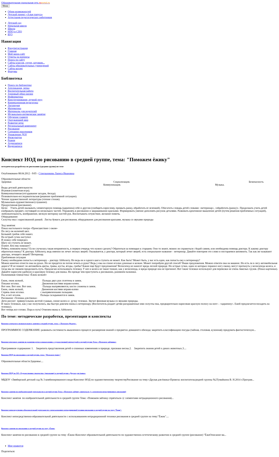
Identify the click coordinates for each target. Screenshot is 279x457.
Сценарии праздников (20, 131)
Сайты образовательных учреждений (28, 65)
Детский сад (14, 22)
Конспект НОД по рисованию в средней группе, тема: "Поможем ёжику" (31, 355)
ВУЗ (10, 34)
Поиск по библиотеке (20, 85)
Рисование (14, 128)
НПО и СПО (15, 31)
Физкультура (15, 137)
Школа (11, 28)
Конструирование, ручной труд (25, 99)
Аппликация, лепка (18, 88)
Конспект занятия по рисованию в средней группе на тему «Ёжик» (28, 428)
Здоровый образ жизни (20, 93)
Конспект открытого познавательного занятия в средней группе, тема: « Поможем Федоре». (39, 324)
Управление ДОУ (17, 134)
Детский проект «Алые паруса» (25, 14)
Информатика (15, 96)
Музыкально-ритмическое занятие (27, 114)
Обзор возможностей (19, 11)
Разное (11, 140)
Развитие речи (16, 123)
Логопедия (14, 105)
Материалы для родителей (22, 111)
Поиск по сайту (16, 59)
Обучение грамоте (18, 117)
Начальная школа (17, 25)
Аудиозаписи (15, 143)
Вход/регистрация (18, 48)
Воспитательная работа (20, 91)
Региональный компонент (22, 125)
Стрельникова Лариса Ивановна (56, 173)
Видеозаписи (15, 146)
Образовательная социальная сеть (25, 2)
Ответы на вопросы (19, 57)
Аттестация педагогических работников (30, 17)
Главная (12, 51)
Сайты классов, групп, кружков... (26, 62)
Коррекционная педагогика (23, 102)
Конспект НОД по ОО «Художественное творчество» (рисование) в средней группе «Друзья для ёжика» (43, 373)
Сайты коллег (15, 68)
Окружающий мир (18, 120)
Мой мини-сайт (16, 54)
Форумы (12, 71)
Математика (14, 108)
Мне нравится (15, 445)
